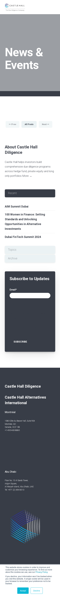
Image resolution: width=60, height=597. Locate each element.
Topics (12, 249)
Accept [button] (23, 590)
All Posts (29, 124)
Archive (12, 258)
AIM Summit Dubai (16, 206)
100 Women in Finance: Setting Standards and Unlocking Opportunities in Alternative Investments (25, 221)
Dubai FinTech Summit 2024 (23, 237)
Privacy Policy (42, 572)
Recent (12, 193)
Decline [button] (36, 590)
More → (27, 175)
